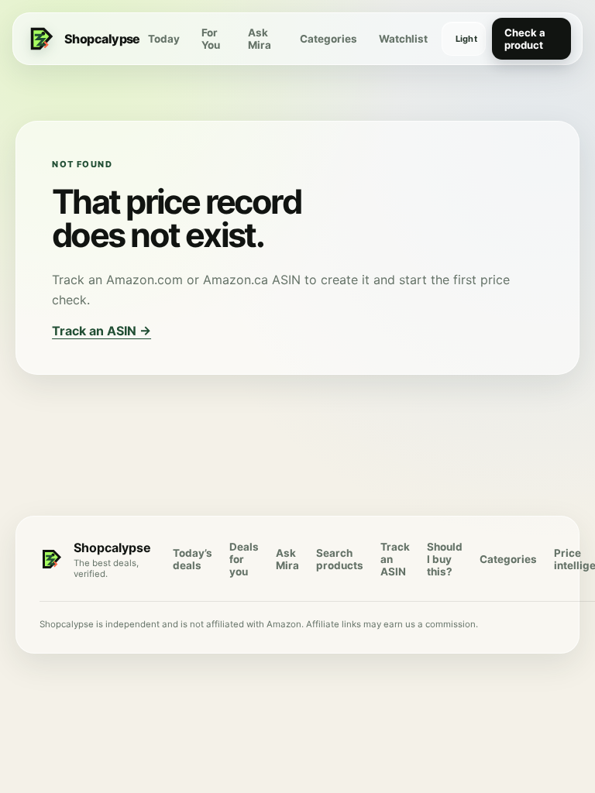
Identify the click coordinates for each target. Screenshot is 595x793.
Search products (339, 559)
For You (210, 38)
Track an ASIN (395, 559)
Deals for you (244, 559)
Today (164, 39)
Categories (328, 39)
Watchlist (403, 39)
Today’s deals (192, 559)
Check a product (524, 38)
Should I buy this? (445, 559)
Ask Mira (259, 38)
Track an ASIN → (101, 330)
